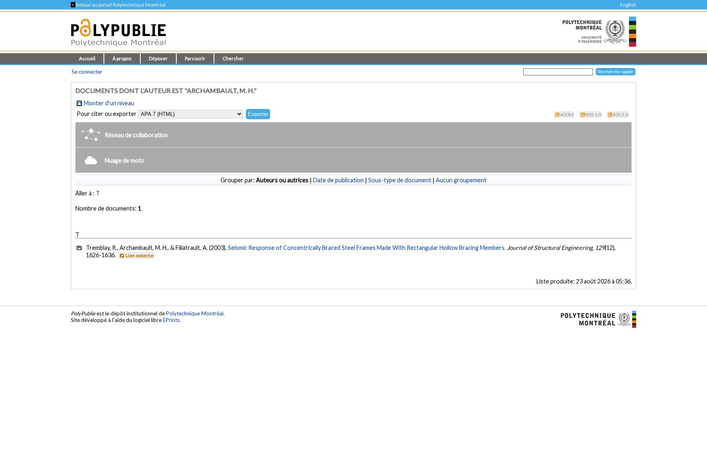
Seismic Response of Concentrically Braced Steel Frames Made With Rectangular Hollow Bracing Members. (367, 247)
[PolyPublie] (118, 48)
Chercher (233, 58)
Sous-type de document (399, 180)
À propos (122, 58)
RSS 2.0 (620, 114)
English (628, 4)
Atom (567, 114)
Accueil (87, 58)
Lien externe (139, 255)
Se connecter (87, 71)
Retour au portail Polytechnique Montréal (118, 4)
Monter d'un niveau (109, 103)
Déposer (158, 58)
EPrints (171, 320)
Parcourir (195, 58)
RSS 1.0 (593, 114)
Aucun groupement (461, 180)
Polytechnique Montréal (194, 313)
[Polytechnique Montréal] (595, 318)
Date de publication (338, 180)
